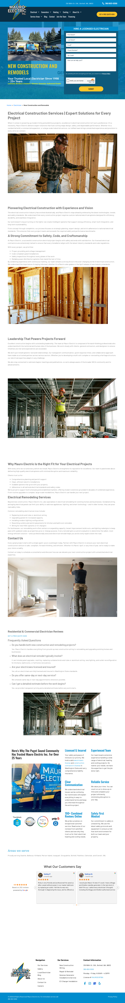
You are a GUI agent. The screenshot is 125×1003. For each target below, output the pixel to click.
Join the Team (61, 16)
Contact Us (42, 982)
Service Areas (35, 16)
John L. (87, 874)
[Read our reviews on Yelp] (99, 983)
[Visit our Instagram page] (89, 983)
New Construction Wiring (66, 966)
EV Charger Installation (68, 981)
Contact (52, 16)
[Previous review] (36, 887)
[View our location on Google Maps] (94, 983)
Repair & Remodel (66, 971)
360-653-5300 (88, 969)
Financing (71, 16)
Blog (45, 16)
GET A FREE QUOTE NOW (17, 636)
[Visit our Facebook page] (84, 983)
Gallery (40, 969)
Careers (41, 986)
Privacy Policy (106, 73)
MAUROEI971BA (97, 977)
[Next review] (117, 887)
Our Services (43, 965)
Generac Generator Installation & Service (67, 976)
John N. (47, 874)
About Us (76, 12)
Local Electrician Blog (44, 973)
